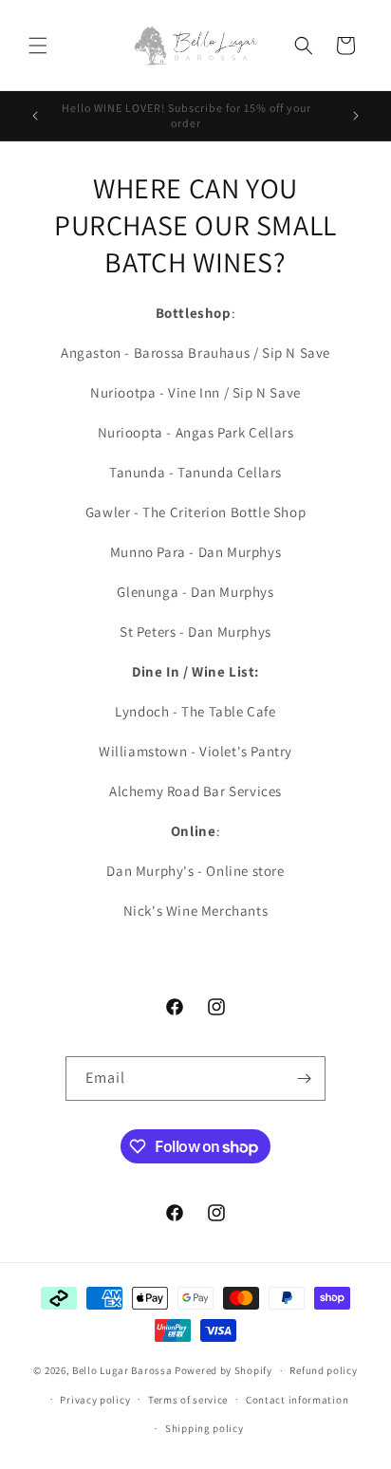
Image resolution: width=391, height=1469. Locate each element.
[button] (38, 45)
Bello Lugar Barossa (122, 1370)
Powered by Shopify (223, 1370)
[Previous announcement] (35, 116)
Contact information (297, 1399)
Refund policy (323, 1370)
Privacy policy (95, 1399)
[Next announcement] (356, 116)
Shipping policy (204, 1428)
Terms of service (188, 1399)
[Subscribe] (304, 1078)
